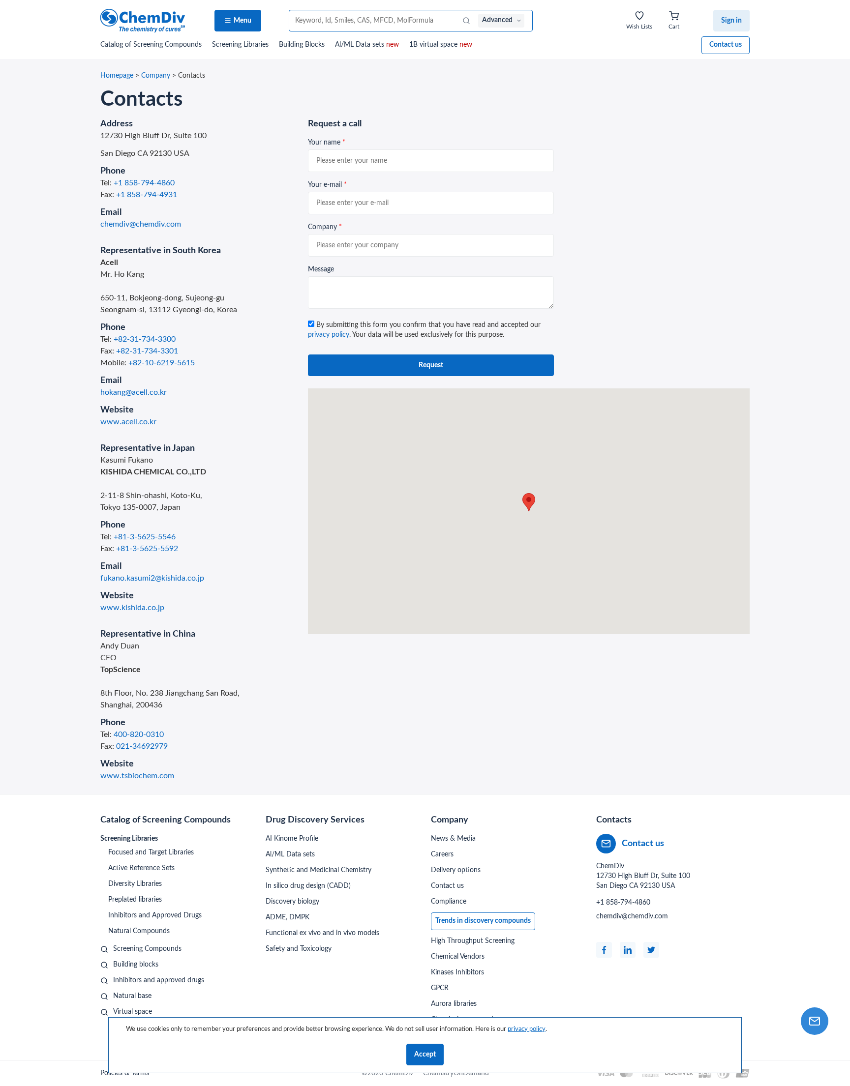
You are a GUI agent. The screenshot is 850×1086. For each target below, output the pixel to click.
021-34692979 (142, 746)
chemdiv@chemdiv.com (140, 224)
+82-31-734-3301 (147, 351)
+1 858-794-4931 (146, 195)
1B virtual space (440, 44)
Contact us (725, 44)
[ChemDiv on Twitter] (651, 950)
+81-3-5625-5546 (145, 537)
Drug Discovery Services (315, 820)
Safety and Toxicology (299, 948)
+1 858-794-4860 (144, 183)
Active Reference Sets (141, 868)
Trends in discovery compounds (483, 920)
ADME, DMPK (287, 917)
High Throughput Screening (473, 941)
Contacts (614, 820)
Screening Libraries (240, 44)
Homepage (116, 75)
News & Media (453, 838)
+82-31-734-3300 (145, 339)
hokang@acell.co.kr (133, 392)
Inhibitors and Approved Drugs (155, 915)
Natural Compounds (139, 931)
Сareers (442, 854)
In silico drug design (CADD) (308, 885)
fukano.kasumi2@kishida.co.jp (152, 578)
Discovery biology (292, 901)
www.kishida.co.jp (132, 608)
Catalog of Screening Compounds (165, 820)
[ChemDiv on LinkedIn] (628, 950)
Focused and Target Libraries (151, 852)
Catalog (151, 44)
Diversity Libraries (135, 884)
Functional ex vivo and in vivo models (322, 933)
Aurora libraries (454, 1003)
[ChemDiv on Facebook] (604, 950)
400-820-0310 (139, 734)
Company (155, 75)
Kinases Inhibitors (457, 972)
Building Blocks (302, 44)
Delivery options (456, 870)
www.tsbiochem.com (137, 776)
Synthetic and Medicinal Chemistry (318, 870)
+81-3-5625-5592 (147, 549)
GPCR (440, 988)
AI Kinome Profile (292, 838)
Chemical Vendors (458, 956)
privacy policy (328, 334)
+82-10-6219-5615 (161, 363)
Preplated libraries (135, 899)
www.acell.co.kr (128, 422)
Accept (425, 1054)
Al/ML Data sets (367, 44)
